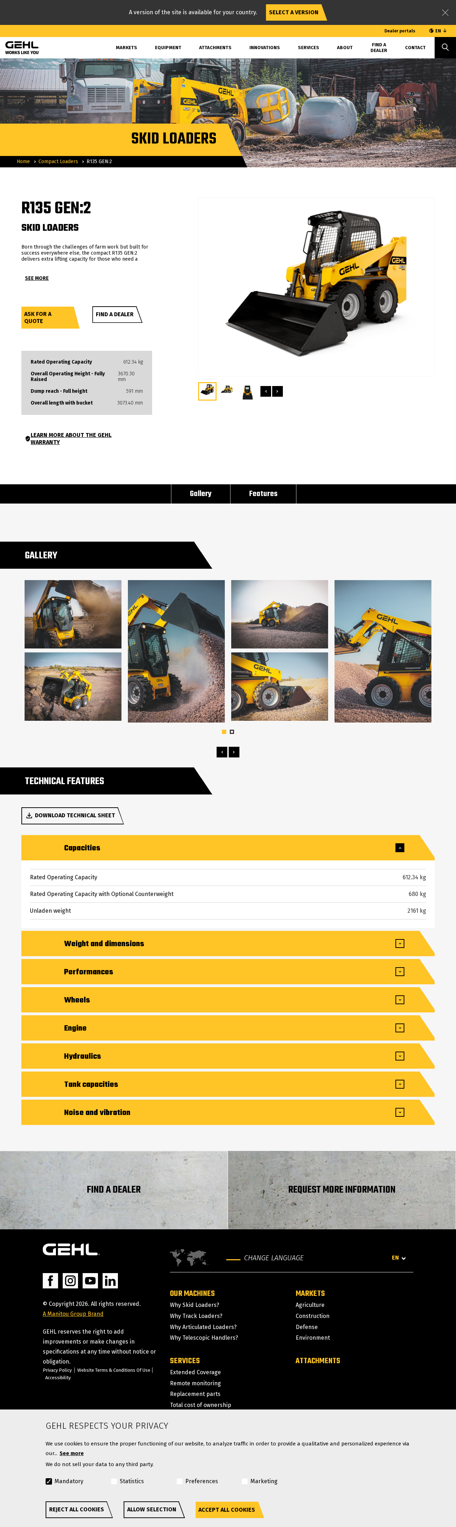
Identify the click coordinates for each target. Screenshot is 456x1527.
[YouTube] (90, 1280)
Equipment (168, 47)
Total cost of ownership (200, 1405)
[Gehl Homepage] (71, 1249)
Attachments (215, 47)
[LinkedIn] (110, 1280)
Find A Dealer (378, 47)
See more (71, 1453)
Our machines (192, 1294)
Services (308, 47)
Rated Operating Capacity (61, 362)
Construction (313, 1316)
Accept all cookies (226, 1509)
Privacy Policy (57, 1370)
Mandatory (69, 1481)
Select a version (293, 12)
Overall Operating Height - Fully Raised (68, 376)
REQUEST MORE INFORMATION (341, 1190)
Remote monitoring (195, 1383)
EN (438, 30)
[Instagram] (70, 1280)
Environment (313, 1337)
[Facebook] (50, 1280)
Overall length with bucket (62, 403)
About (345, 47)
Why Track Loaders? (196, 1316)
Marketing (264, 1481)
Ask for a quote (37, 317)
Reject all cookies (76, 1509)
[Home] (17, 46)
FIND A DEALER (114, 1190)
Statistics (132, 1481)
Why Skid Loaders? (194, 1305)
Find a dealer (115, 314)
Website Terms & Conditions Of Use (113, 1370)
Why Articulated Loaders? (203, 1327)
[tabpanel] (73, 651)
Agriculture (310, 1305)
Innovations (264, 47)
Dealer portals (399, 30)
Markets (310, 1294)
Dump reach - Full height (59, 391)
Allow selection (151, 1509)
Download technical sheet (75, 815)
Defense (307, 1327)
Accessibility (58, 1377)
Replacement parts (195, 1394)
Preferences (201, 1481)
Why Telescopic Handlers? (204, 1337)
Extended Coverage (195, 1372)
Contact (415, 47)
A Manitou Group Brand (73, 1313)
